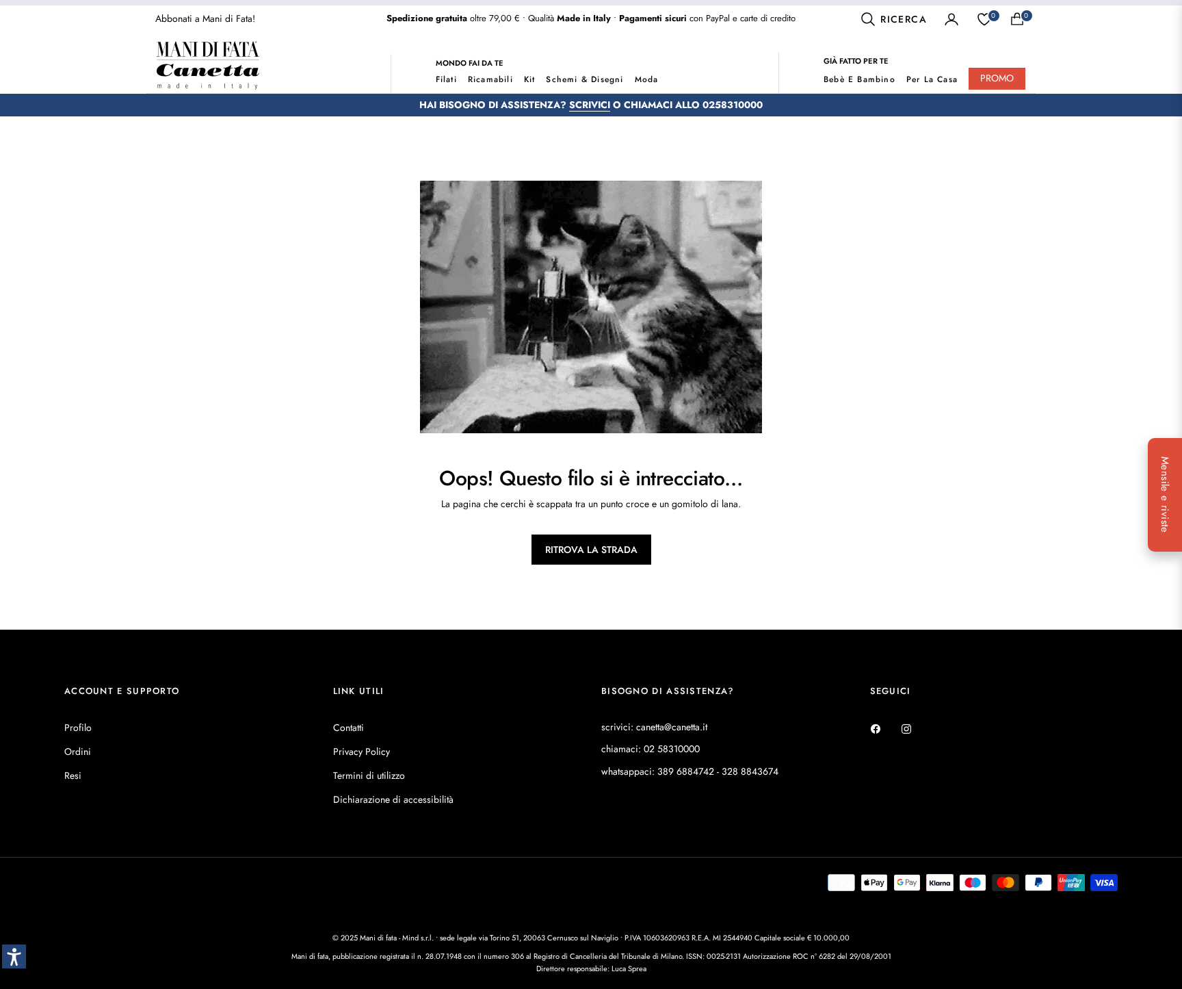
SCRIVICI (589, 105)
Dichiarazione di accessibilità (393, 799)
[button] (893, 19)
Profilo (78, 727)
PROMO (997, 78)
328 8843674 (750, 771)
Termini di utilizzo (369, 775)
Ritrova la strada (591, 549)
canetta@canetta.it (671, 727)
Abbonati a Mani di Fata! (205, 18)
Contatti (348, 727)
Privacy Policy (361, 751)
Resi (72, 775)
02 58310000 (672, 749)
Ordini (77, 751)
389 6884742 (685, 771)
